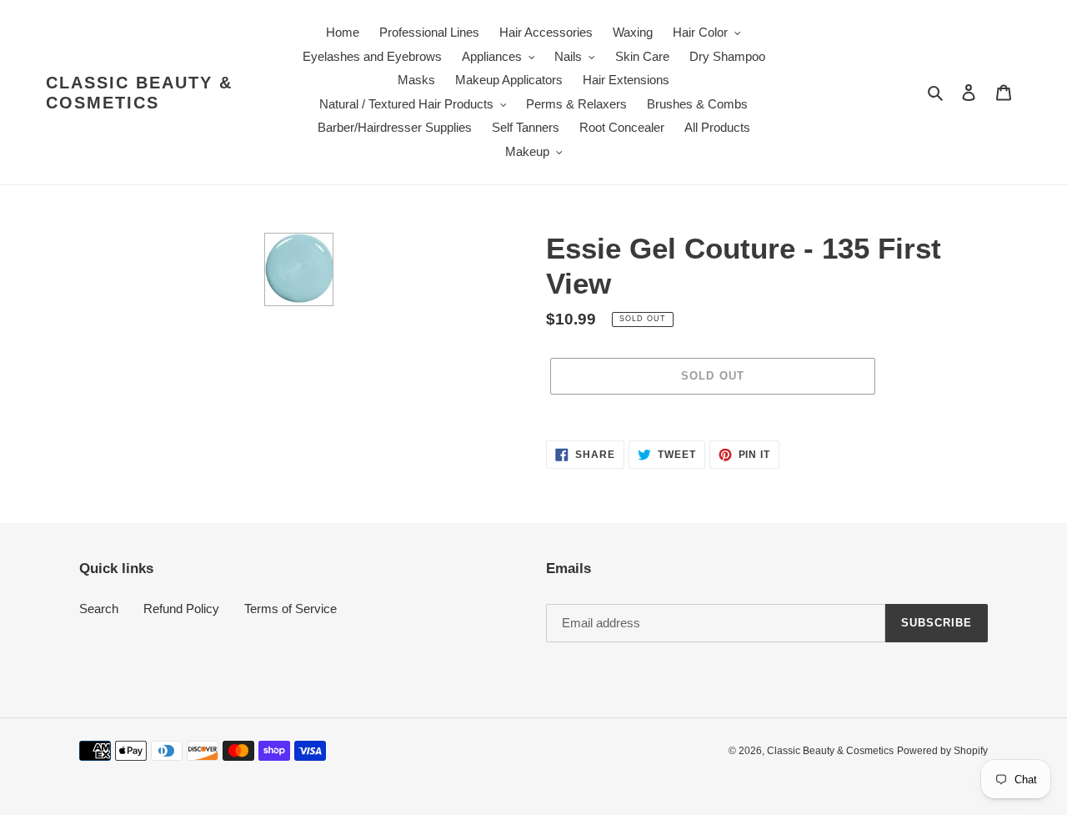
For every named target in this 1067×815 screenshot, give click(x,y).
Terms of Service (290, 608)
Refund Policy (181, 608)
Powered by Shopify (942, 751)
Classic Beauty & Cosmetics (139, 92)
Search (98, 608)
